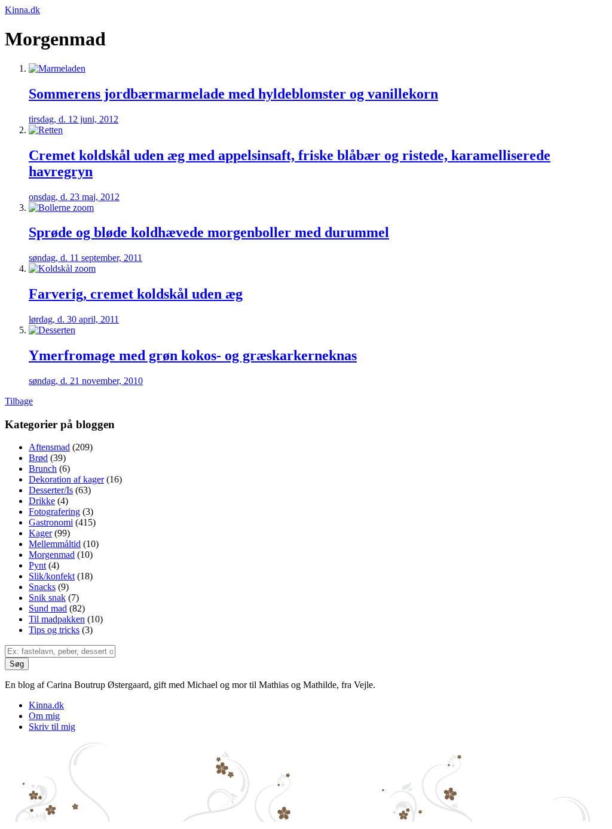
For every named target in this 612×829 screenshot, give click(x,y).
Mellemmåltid (55, 544)
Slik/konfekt (52, 576)
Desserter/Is (51, 490)
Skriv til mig (52, 726)
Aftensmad (49, 447)
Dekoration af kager (66, 479)
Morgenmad (52, 554)
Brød (38, 458)
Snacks (42, 587)
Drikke (42, 501)
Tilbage (19, 401)
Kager (40, 533)
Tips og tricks (54, 630)
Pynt (37, 565)
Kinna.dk (22, 10)
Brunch (43, 468)
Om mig (44, 716)
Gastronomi (51, 522)
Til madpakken (57, 619)
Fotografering (54, 511)
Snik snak (47, 597)
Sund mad (48, 608)
